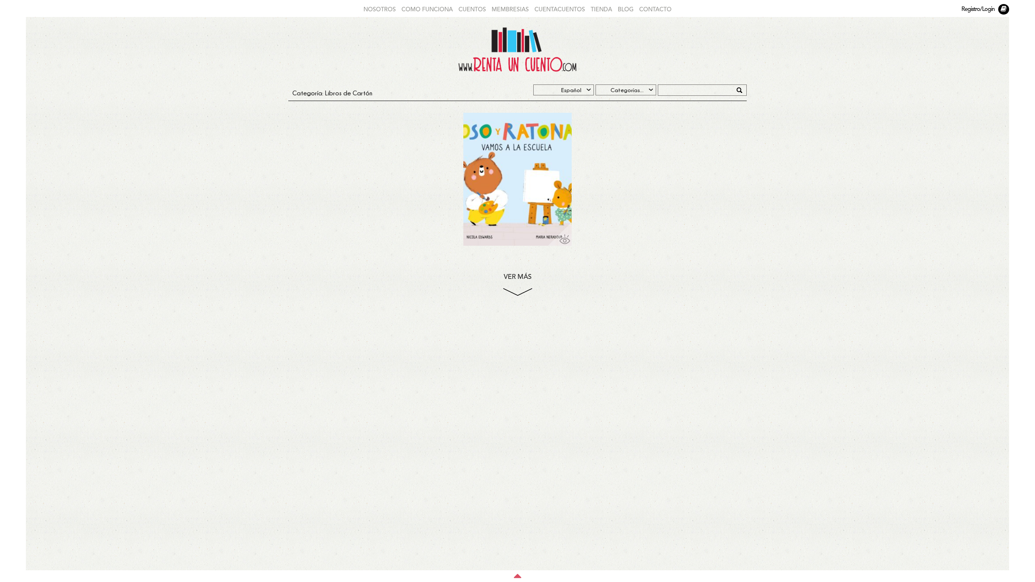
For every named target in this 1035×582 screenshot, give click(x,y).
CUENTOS (472, 10)
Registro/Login (978, 9)
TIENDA (601, 10)
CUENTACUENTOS (559, 10)
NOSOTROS (379, 10)
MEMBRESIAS (510, 10)
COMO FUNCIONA (427, 10)
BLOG (626, 10)
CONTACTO (655, 10)
